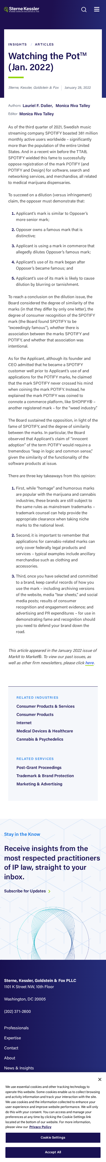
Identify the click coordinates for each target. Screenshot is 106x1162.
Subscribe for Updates (25, 891)
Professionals (16, 1028)
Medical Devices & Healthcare (44, 731)
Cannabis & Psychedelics (39, 740)
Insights (17, 44)
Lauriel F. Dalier (37, 106)
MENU (98, 9)
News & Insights (19, 1068)
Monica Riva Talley (73, 106)
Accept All (53, 1152)
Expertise (12, 1038)
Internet (24, 723)
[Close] (99, 1079)
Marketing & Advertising (39, 784)
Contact (11, 1048)
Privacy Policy (40, 1127)
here (89, 663)
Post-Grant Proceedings (38, 768)
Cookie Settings (53, 1137)
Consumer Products (35, 715)
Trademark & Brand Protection (45, 776)
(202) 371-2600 (17, 1012)
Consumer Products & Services (45, 707)
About (9, 1058)
